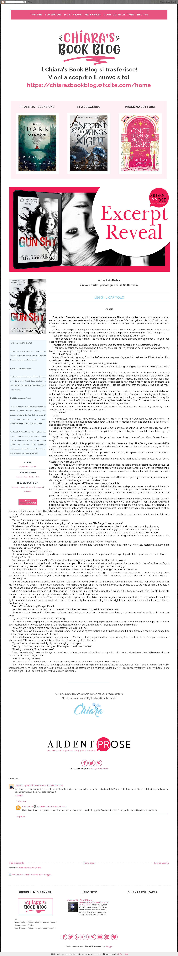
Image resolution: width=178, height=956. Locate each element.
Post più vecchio (161, 863)
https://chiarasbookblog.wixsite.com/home (89, 85)
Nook (37, 477)
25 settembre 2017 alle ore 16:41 (52, 806)
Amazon (19, 477)
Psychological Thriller (28, 466)
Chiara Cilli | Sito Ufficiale (79, 900)
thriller (105, 768)
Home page (89, 863)
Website (15, 487)
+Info (119, 954)
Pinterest (27, 491)
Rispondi (19, 795)
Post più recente (16, 863)
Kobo (26, 477)
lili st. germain (96, 768)
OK (126, 954)
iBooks (31, 477)
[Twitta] (91, 765)
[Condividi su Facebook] (84, 765)
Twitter (31, 487)
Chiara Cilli (27, 806)
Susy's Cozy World (24, 785)
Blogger (109, 946)
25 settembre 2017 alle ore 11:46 (48, 785)
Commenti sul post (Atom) (29, 867)
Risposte (22, 801)
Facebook (23, 487)
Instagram (39, 487)
